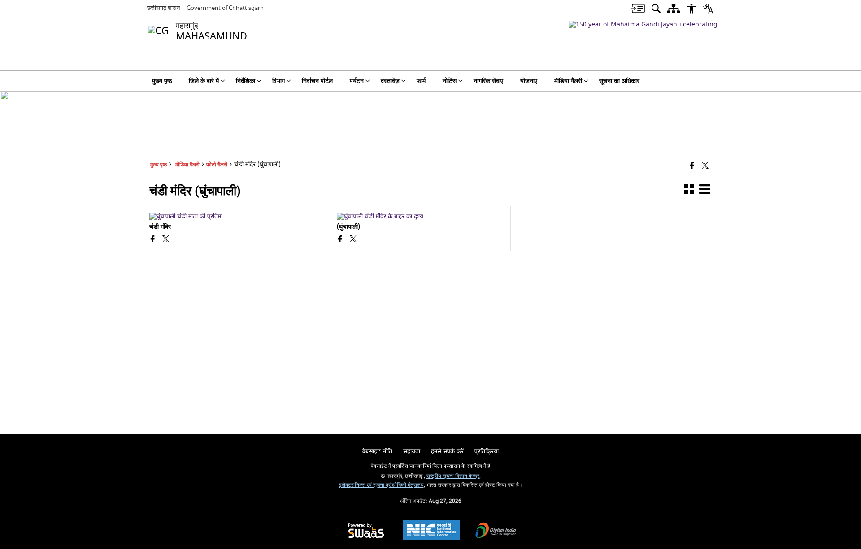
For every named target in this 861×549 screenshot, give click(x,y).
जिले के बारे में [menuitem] (204, 81)
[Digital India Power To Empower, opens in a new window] (496, 531)
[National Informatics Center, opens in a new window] (431, 531)
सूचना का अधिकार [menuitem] (619, 81)
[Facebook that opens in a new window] (692, 166)
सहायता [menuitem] (411, 451)
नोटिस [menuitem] (450, 81)
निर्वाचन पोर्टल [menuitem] (317, 81)
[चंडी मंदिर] (233, 217)
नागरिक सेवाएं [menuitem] (488, 81)
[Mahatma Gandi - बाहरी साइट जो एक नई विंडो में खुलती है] (643, 24)
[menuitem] (637, 8)
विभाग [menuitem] (278, 81)
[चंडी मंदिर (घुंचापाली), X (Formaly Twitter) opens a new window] (165, 239)
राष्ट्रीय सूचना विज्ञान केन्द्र (452, 476)
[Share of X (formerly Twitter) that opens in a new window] (705, 166)
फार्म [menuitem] (421, 81)
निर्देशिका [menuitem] (245, 81)
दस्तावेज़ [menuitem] (390, 81)
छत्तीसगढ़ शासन (163, 8)
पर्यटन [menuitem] (357, 81)
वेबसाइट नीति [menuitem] (377, 451)
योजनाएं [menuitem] (528, 81)
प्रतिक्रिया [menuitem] (486, 451)
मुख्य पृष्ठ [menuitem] (162, 81)
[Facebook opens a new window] (152, 239)
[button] (689, 191)
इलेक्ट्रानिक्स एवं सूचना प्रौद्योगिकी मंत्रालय (381, 485)
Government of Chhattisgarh (225, 8)
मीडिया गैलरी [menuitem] (568, 81)
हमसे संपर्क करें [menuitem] (447, 451)
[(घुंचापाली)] (420, 217)
